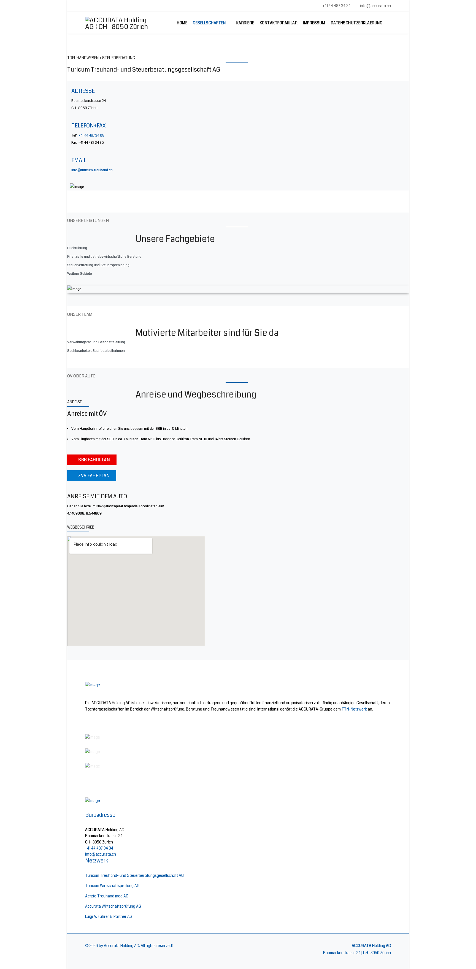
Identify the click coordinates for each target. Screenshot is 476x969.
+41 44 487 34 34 (337, 6)
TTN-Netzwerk (354, 709)
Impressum (314, 23)
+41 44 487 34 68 (91, 135)
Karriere (245, 23)
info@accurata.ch (375, 6)
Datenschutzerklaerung (357, 23)
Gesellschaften (209, 23)
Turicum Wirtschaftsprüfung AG (112, 885)
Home (182, 23)
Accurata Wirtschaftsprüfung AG (113, 906)
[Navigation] (388, 23)
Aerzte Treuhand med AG (106, 896)
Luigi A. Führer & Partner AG (108, 916)
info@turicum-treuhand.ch (92, 170)
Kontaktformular (279, 23)
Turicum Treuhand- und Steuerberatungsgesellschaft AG (134, 875)
